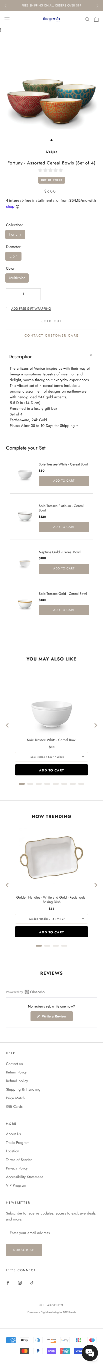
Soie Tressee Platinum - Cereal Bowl (61, 508)
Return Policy (16, 1072)
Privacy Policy (17, 1168)
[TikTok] (32, 1282)
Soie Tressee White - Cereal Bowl (63, 464)
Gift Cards (14, 1106)
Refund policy (17, 1081)
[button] (51, 170)
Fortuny (15, 234)
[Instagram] (20, 1282)
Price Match (15, 1098)
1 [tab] (51, 140)
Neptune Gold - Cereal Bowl (59, 552)
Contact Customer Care (51, 335)
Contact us (14, 1063)
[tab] (22, 784)
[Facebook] (8, 1282)
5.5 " (13, 256)
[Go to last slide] (7, 725)
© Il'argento (52, 1305)
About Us (13, 1134)
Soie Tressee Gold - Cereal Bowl (63, 593)
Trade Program (18, 1142)
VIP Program (16, 1185)
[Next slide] (95, 725)
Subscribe (23, 1250)
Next (97, 5)
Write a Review (57, 1017)
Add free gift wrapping (31, 308)
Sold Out (52, 321)
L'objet (51, 152)
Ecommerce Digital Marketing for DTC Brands (52, 1312)
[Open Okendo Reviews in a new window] (25, 991)
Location (12, 1151)
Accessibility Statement (24, 1177)
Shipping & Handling (23, 1089)
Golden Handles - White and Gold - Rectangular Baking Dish (51, 899)
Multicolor (17, 278)
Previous (5, 5)
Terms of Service (19, 1160)
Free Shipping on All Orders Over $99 (51, 5)
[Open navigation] (7, 19)
